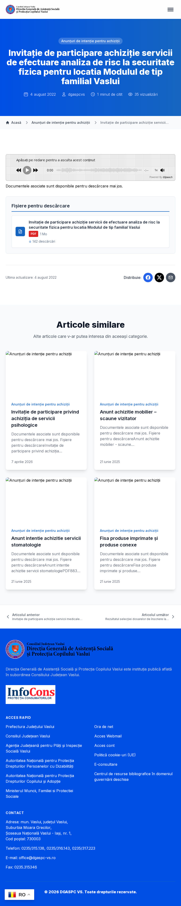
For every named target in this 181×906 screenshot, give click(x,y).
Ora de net (103, 726)
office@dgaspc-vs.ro (37, 857)
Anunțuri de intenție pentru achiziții (90, 41)
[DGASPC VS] (32, 9)
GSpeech (167, 177)
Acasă (16, 122)
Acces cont (104, 745)
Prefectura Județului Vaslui (30, 726)
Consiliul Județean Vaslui (28, 736)
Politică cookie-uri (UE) (115, 755)
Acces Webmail (108, 736)
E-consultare (105, 764)
